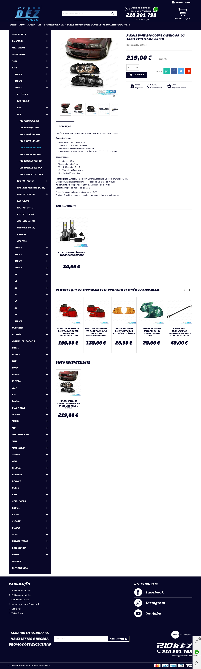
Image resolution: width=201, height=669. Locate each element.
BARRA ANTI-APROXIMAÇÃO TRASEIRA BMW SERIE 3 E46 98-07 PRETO (180, 332)
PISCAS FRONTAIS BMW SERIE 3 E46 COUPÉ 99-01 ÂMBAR (124, 331)
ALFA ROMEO (18, 54)
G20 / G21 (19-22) (26, 221)
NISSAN (16, 454)
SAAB (14, 494)
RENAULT (16, 481)
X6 (16, 307)
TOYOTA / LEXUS (20, 541)
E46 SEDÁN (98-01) (29, 121)
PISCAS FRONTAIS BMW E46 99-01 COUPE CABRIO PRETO (152, 332)
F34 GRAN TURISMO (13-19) (31, 187)
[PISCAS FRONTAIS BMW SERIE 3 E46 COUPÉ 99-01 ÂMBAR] (123, 311)
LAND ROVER (18, 407)
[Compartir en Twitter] (181, 71)
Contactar (16, 608)
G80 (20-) (22, 234)
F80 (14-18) (23, 201)
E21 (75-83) (23, 94)
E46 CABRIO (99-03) (30, 147)
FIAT (14, 361)
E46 (19, 114)
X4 (16, 294)
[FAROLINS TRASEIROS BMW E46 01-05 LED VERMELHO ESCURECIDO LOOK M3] (68, 311)
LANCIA (15, 401)
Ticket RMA (17, 613)
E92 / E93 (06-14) (26, 194)
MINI (14, 441)
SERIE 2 (18, 81)
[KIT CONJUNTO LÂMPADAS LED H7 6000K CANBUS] (72, 231)
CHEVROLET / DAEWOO (23, 341)
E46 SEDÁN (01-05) (29, 127)
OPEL (14, 461)
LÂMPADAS (17, 40)
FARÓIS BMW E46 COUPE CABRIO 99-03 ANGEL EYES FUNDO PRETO (68, 405)
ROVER (15, 487)
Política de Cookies (20, 590)
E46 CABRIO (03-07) (30, 154)
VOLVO (15, 554)
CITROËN (16, 334)
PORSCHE (17, 474)
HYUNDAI (16, 381)
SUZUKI (16, 527)
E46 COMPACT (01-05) (31, 174)
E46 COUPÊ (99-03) (30, 134)
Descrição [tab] (65, 126)
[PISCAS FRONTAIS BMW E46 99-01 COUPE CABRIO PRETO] (151, 311)
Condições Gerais (20, 599)
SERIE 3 (18, 87)
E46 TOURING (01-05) (31, 167)
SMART (15, 514)
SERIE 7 (18, 267)
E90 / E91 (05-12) (25, 181)
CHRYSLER (17, 327)
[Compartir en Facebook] (174, 71)
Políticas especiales (21, 595)
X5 (16, 301)
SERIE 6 (18, 261)
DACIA (15, 347)
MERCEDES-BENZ (20, 434)
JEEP (14, 387)
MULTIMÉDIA (18, 47)
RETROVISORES (20, 567)
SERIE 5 (18, 254)
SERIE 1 (18, 74)
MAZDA (15, 421)
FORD (15, 367)
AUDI (14, 60)
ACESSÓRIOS (19, 34)
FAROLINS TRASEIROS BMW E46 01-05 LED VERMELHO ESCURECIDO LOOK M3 (68, 333)
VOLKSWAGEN (19, 547)
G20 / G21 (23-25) (26, 227)
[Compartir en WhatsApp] (166, 71)
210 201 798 (141, 15)
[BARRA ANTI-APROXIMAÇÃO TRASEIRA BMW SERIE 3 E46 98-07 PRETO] (179, 311)
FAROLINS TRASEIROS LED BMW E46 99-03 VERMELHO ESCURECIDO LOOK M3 (96, 333)
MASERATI (17, 414)
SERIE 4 (18, 247)
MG (14, 427)
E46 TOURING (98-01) (31, 161)
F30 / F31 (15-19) (25, 214)
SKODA (15, 507)
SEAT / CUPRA (19, 501)
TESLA (15, 534)
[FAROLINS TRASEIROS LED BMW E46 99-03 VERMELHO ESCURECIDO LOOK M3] (96, 311)
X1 (16, 274)
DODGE (16, 354)
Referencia (131, 45)
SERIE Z (18, 321)
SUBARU (16, 521)
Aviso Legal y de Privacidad (25, 604)
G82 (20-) (22, 241)
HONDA (15, 374)
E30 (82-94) (23, 101)
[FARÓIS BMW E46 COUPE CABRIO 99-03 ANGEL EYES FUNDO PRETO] (113, 96)
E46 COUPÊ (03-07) (30, 141)
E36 (19, 107)
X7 (16, 314)
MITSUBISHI (18, 447)
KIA (14, 394)
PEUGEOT (17, 467)
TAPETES (16, 561)
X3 (16, 287)
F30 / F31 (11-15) (25, 207)
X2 (16, 281)
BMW (14, 67)
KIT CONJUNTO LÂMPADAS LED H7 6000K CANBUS (72, 253)
